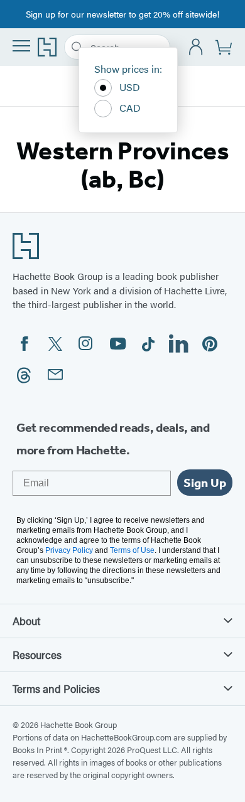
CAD (130, 107)
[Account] (196, 47)
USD (129, 87)
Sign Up (204, 482)
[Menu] (21, 45)
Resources (37, 654)
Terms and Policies (56, 688)
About (26, 620)
